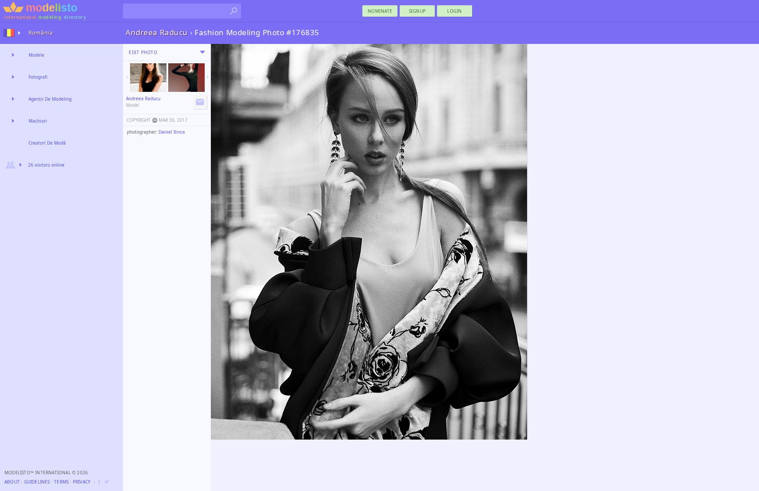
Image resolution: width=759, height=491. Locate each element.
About (12, 482)
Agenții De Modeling (50, 99)
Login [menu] (454, 11)
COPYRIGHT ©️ (141, 120)
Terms (61, 482)
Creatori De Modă (47, 143)
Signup (417, 11)
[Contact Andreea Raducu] (200, 102)
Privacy (81, 482)
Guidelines (37, 482)
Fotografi (38, 77)
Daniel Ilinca (172, 132)
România (41, 32)
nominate (380, 11)
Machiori (38, 121)
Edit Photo (143, 52)
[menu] (202, 52)
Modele (36, 55)
